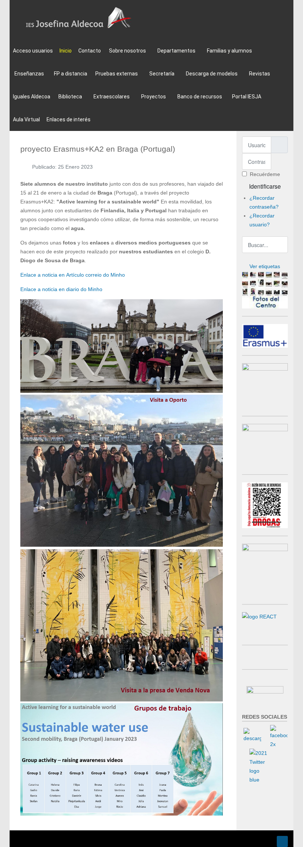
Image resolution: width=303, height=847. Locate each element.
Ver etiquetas (264, 266)
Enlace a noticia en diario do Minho (61, 289)
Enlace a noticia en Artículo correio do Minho (72, 275)
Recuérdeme (265, 174)
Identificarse (265, 186)
